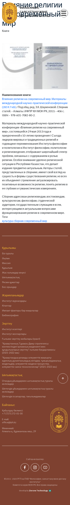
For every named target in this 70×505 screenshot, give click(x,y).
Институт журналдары (14, 300)
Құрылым (7, 267)
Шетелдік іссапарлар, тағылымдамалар (24, 396)
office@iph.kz (9, 422)
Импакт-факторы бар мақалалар (20, 310)
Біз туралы (8, 253)
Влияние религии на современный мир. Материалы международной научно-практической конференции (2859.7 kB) (34, 103)
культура (7, 220)
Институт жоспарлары (14, 333)
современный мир (35, 220)
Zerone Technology (38, 490)
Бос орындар (9, 286)
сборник (18, 220)
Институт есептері (12, 329)
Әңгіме (6, 258)
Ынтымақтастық (11, 277)
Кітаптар (6, 305)
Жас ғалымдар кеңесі (14, 272)
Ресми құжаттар (10, 282)
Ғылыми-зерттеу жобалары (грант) (21, 338)
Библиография (10, 315)
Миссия (6, 263)
